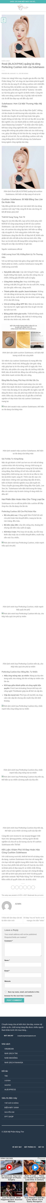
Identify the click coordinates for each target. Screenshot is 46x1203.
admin (26, 73)
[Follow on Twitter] (24, 1140)
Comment (8, 941)
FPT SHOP (9, 1117)
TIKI (6, 1076)
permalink (40, 895)
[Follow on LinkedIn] (27, 1140)
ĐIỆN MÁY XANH (11, 1108)
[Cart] (43, 7)
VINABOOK (9, 1049)
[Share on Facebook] (17, 887)
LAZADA (7, 1080)
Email (7, 971)
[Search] (40, 7)
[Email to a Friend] (25, 887)
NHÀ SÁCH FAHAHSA (13, 1063)
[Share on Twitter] (21, 887)
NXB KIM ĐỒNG (11, 1058)
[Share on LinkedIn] (33, 887)
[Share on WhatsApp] (13, 887)
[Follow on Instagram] (22, 1140)
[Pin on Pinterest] (29, 887)
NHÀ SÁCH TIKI (11, 1053)
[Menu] (3, 7)
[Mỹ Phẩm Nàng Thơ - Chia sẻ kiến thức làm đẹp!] (23, 7)
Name (7, 960)
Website (7, 981)
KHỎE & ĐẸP (6, 61)
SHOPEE (7, 1085)
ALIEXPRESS (10, 1090)
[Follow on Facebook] (19, 1140)
